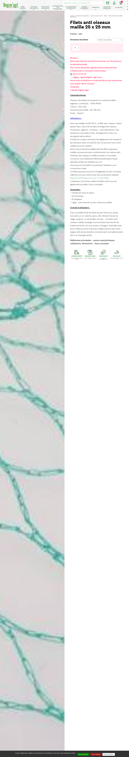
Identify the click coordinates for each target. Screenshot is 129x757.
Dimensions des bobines (79, 40)
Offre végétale (23, 7)
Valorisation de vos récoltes (71, 7)
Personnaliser (108, 754)
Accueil (72, 15)
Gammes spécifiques (84, 7)
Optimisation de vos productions (58, 8)
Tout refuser (95, 754)
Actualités (118, 7)
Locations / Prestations (107, 7)
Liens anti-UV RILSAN (98, 178)
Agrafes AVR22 (77, 178)
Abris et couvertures (96, 15)
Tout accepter (83, 754)
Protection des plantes (45, 7)
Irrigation (95, 7)
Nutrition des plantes (34, 7)
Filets (105, 15)
